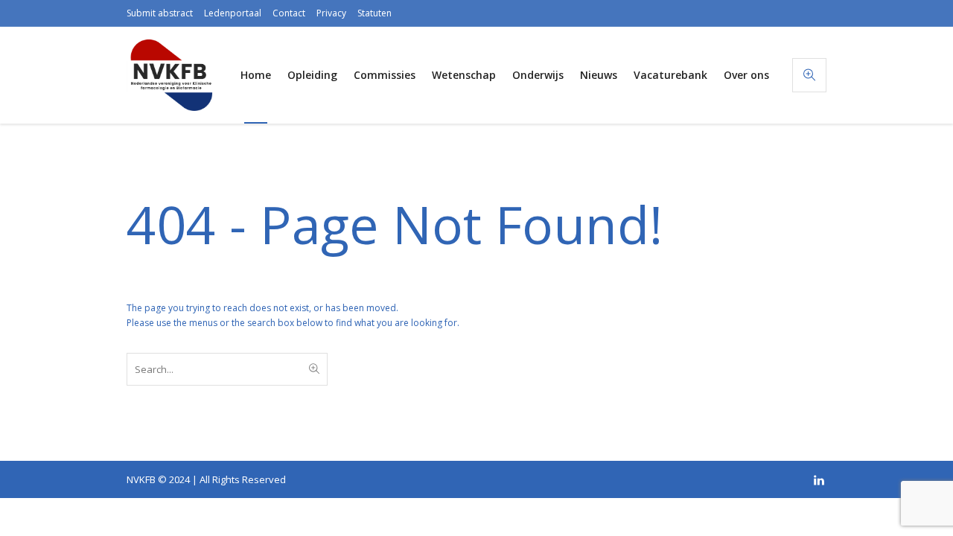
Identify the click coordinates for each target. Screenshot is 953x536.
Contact (288, 13)
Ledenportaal (232, 13)
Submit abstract (160, 13)
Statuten (374, 13)
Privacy (331, 13)
